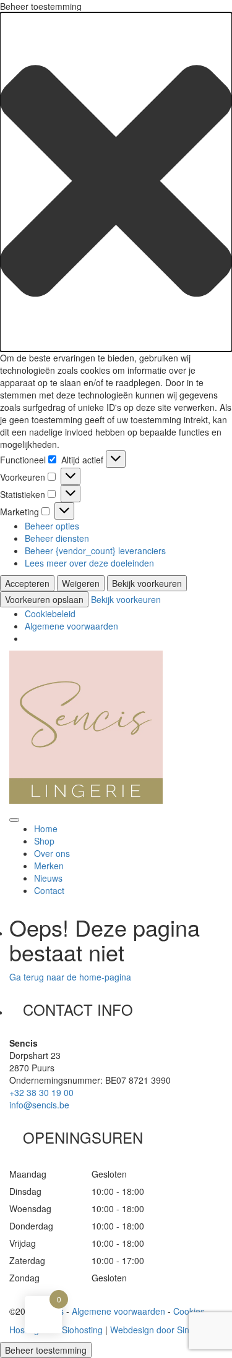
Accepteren (27, 583)
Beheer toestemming (46, 1350)
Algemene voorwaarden (71, 626)
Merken (49, 865)
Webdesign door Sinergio (159, 1329)
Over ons (52, 853)
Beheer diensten (57, 538)
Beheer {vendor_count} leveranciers (95, 550)
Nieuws (48, 878)
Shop (44, 841)
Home (46, 828)
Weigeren (81, 583)
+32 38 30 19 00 (41, 1092)
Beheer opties (52, 526)
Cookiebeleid (50, 613)
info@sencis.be (39, 1105)
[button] (116, 182)
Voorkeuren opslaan (44, 599)
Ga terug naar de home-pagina (70, 977)
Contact (49, 890)
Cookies (189, 1311)
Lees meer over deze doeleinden (89, 563)
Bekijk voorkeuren (147, 583)
